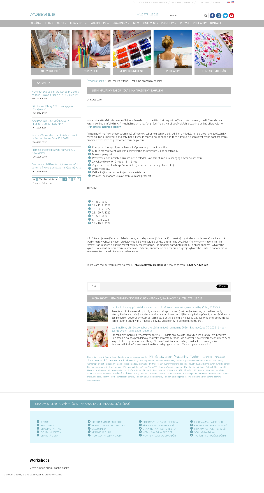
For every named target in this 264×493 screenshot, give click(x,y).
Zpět (93, 286)
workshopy (218, 360)
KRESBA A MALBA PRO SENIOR (108, 425)
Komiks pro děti (173, 373)
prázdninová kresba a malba (198, 360)
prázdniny (110, 364)
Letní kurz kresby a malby (123, 376)
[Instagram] (218, 15)
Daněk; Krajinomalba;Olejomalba (132, 364)
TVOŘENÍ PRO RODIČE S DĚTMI (210, 435)
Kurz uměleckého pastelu (170, 367)
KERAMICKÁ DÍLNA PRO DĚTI (158, 432)
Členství (210, 370)
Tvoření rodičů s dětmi (219, 373)
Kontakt (217, 2)
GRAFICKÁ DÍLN (49, 435)
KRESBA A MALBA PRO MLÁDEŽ (210, 425)
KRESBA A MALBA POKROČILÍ (107, 422)
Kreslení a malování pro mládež (101, 357)
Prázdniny (181, 357)
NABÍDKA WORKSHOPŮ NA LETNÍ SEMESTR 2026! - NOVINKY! (51, 122)
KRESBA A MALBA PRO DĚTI (208, 422)
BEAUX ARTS (47, 425)
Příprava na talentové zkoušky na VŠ (140, 367)
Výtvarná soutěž (174, 370)
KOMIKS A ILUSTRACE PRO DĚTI (159, 435)
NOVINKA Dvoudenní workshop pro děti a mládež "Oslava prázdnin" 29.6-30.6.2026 (55, 93)
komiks (180, 360)
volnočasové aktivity (165, 360)
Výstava (200, 367)
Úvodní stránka (141, 2)
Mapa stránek (160, 2)
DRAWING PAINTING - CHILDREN (159, 429)
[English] (232, 2)
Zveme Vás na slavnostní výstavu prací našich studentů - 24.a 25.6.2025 (54, 137)
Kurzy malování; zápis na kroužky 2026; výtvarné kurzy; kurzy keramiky (197, 364)
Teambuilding (159, 370)
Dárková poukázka (123, 373)
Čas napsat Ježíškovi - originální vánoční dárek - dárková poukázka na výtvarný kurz (56, 166)
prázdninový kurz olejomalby (150, 376)
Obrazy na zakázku (117, 370)
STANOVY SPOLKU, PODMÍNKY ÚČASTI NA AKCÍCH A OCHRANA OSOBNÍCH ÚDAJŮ (82, 403)
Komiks (98, 360)
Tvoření (195, 356)
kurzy (136, 373)
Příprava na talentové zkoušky (121, 360)
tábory (144, 373)
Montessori (199, 370)
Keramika (207, 357)
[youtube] (231, 15)
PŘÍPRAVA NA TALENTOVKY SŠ (210, 429)
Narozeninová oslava (96, 370)
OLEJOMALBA (99, 429)
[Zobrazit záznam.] (97, 313)
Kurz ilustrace (115, 367)
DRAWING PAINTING (51, 429)
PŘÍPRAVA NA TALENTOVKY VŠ (158, 425)
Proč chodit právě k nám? (139, 370)
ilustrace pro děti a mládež (195, 373)
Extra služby (211, 367)
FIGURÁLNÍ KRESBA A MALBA (107, 435)
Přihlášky (188, 370)
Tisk (179, 2)
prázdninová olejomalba (176, 376)
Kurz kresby (189, 367)
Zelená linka (203, 2)
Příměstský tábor (160, 356)
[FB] (212, 15)
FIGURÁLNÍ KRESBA (51, 432)
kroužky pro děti (147, 360)
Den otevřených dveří (97, 367)
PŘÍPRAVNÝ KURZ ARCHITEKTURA (160, 422)
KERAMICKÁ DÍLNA (101, 432)
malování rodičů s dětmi (98, 376)
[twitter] (225, 15)
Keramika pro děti (157, 373)
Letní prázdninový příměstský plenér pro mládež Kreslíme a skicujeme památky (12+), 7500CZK (166, 307)
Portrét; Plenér (156, 364)
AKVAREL (45, 422)
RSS (172, 2)
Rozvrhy (188, 2)
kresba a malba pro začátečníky (132, 357)
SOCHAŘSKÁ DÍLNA (204, 432)
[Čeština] (228, 2)
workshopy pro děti (96, 364)
